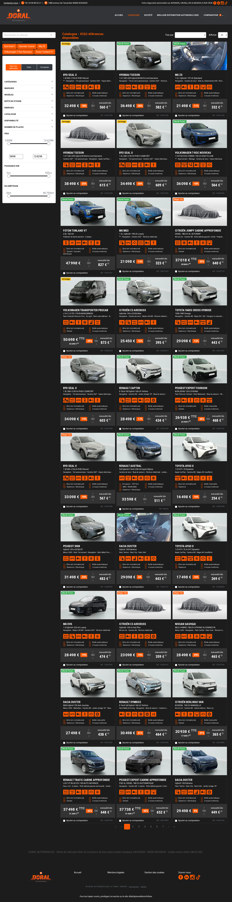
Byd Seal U (9, 46)
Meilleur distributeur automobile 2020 (178, 15)
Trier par (169, 35)
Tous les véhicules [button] (13, 67)
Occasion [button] (44, 67)
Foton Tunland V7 (44, 52)
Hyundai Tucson (27, 46)
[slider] (8, 143)
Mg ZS (42, 46)
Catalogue (133, 15)
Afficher (213, 35)
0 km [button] (29, 67)
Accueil (119, 15)
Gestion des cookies (154, 872)
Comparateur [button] (212, 15)
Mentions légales (115, 872)
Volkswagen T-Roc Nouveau (18, 52)
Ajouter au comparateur (77, 115)
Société (148, 15)
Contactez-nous (11, 3)
